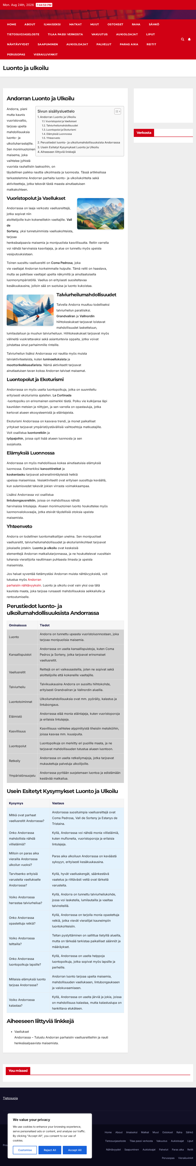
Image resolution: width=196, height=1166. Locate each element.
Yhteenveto (53, 137)
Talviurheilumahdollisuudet (62, 125)
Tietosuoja (10, 1098)
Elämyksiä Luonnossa (59, 133)
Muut (94, 24)
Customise (25, 1150)
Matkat (75, 24)
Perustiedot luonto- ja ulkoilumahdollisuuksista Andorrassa (80, 142)
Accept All (75, 1150)
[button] (182, 39)
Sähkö (154, 24)
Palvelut (103, 44)
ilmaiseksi (52, 24)
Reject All (50, 1150)
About (29, 24)
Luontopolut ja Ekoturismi (61, 129)
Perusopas (16, 54)
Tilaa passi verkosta (65, 34)
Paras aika (129, 44)
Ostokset (115, 24)
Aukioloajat (127, 34)
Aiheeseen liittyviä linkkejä (58, 151)
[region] (50, 1135)
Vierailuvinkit (46, 54)
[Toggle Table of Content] (115, 111)
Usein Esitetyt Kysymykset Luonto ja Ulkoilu (70, 147)
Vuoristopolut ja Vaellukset (61, 121)
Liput (150, 34)
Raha (136, 24)
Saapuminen (48, 44)
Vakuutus (99, 34)
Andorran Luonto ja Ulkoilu (58, 117)
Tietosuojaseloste (23, 34)
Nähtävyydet (18, 44)
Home (11, 24)
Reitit (151, 44)
